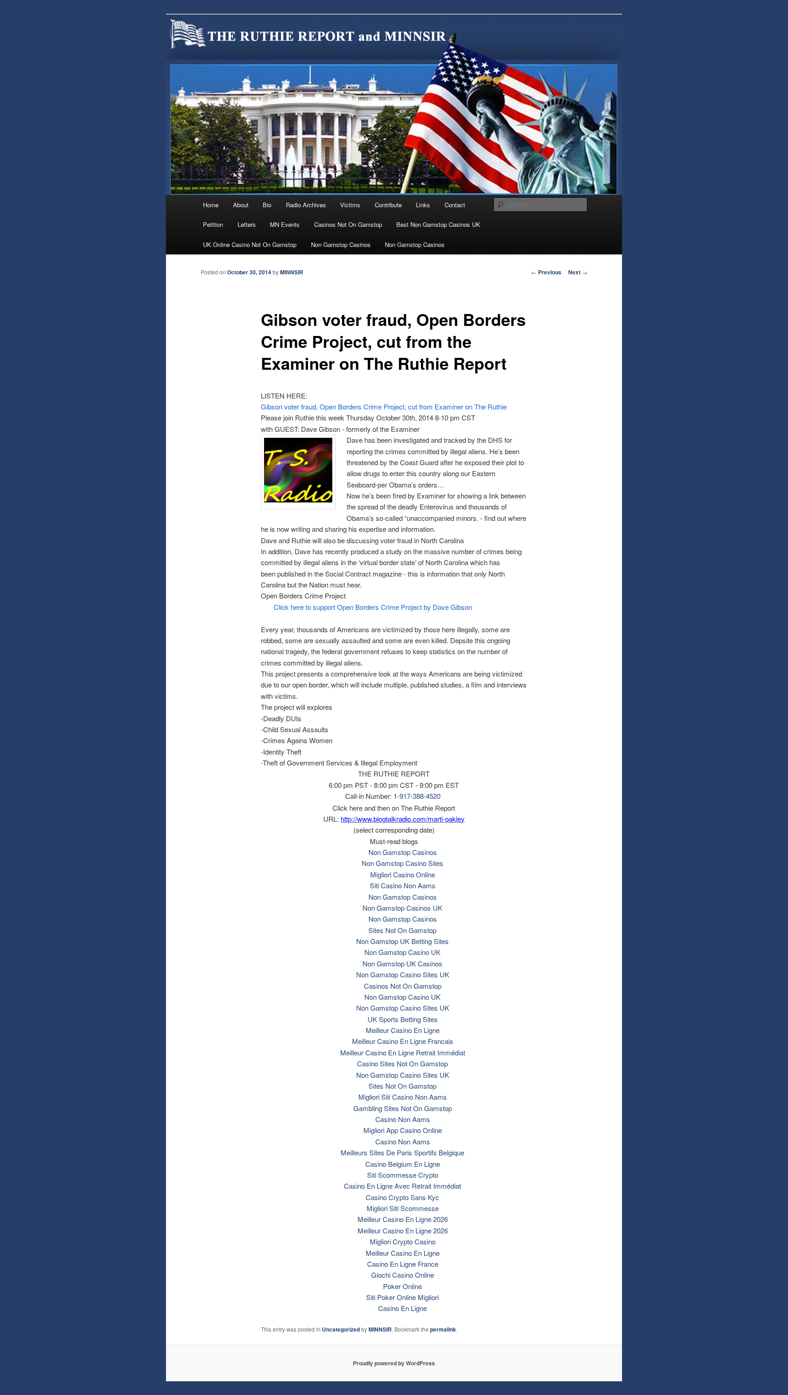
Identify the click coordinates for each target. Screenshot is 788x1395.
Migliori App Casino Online (402, 1130)
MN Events (285, 224)
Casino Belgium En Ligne (402, 1164)
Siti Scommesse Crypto (402, 1175)
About (241, 204)
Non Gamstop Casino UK (402, 952)
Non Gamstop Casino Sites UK (402, 974)
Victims (350, 204)
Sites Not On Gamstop (402, 930)
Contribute (388, 204)
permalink (443, 1329)
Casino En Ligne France (402, 1264)
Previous (546, 272)
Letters (247, 224)
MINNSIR (291, 272)
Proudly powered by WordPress (394, 1363)
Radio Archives (306, 204)
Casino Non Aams (402, 1119)
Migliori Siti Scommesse (403, 1208)
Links (423, 204)
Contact (455, 204)
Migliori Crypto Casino (402, 1241)
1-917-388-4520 (417, 796)
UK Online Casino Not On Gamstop (249, 244)
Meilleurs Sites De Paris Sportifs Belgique (402, 1152)
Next (577, 272)
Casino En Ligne (402, 1308)
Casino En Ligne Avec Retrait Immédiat (402, 1185)
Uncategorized (341, 1329)
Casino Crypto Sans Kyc (402, 1197)
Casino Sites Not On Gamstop (402, 1063)
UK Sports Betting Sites (403, 1019)
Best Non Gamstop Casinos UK (438, 224)
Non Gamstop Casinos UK (402, 908)
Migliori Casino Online (402, 874)
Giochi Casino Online (402, 1275)
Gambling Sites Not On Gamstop (402, 1108)
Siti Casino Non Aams (402, 885)
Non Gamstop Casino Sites (402, 863)
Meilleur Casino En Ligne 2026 (403, 1219)
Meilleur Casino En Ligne (403, 1030)
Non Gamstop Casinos (341, 244)
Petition (213, 224)
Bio (267, 204)
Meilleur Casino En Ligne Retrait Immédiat (402, 1052)
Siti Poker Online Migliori (402, 1297)
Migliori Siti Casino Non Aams (402, 1096)
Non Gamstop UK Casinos (402, 963)
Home (210, 204)
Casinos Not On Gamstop (348, 224)
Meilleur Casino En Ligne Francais (402, 1041)
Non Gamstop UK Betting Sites (402, 941)
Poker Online (402, 1286)
